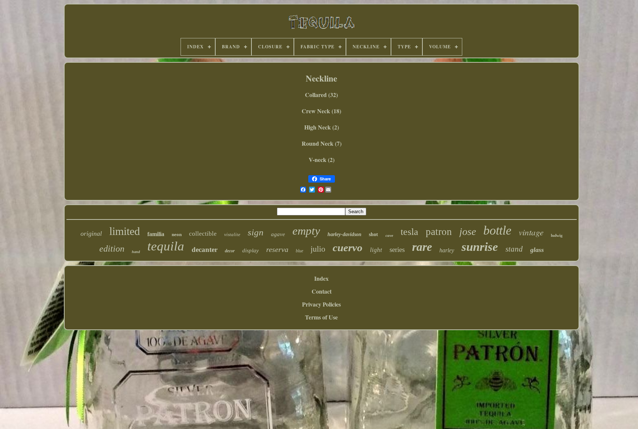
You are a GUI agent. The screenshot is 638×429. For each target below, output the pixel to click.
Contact (322, 291)
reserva (277, 249)
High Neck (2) (321, 127)
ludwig (557, 235)
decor (230, 250)
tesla (409, 231)
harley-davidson (344, 234)
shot (373, 234)
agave (278, 234)
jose (467, 231)
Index (321, 278)
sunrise (480, 246)
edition (111, 248)
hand (136, 252)
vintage (531, 232)
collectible (203, 233)
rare (422, 246)
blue (299, 250)
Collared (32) (321, 94)
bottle (497, 230)
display (250, 250)
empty (306, 230)
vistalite (232, 234)
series (397, 249)
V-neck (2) (322, 159)
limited (124, 231)
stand (514, 249)
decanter (204, 249)
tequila (165, 246)
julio (318, 248)
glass (537, 249)
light (376, 249)
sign (256, 232)
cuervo (348, 247)
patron (439, 231)
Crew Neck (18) (321, 111)
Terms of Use (321, 317)
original (91, 233)
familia (155, 234)
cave (389, 235)
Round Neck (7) (322, 143)
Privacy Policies (321, 304)
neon (177, 234)
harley (446, 250)
